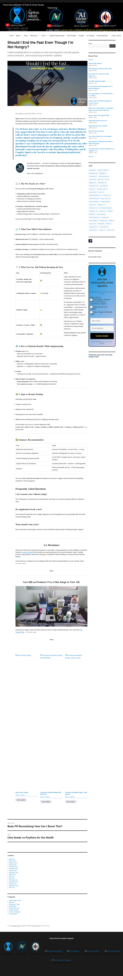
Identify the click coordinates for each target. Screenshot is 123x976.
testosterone (104, 227)
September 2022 (13, 885)
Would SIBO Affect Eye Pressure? (98, 121)
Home (11, 36)
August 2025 (12, 874)
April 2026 (12, 859)
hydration (101, 205)
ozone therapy (93, 220)
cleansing (92, 179)
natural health (101, 214)
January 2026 (13, 865)
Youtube (81, 36)
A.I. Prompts (90, 36)
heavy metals (105, 198)
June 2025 (12, 878)
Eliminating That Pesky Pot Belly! (98, 126)
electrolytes (102, 182)
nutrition (105, 217)
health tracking (94, 198)
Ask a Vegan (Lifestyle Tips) (101, 313)
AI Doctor (11, 902)
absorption (92, 170)
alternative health (103, 170)
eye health (104, 186)
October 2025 (13, 870)
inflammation (93, 208)
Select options (21, 800)
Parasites (103, 220)
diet (107, 179)
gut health (93, 192)
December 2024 (13, 880)
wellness (110, 230)
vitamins (102, 230)
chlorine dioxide (104, 176)
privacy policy (107, 341)
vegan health (93, 230)
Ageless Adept (16, 926)
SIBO (108, 223)
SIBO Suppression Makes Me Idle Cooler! (100, 69)
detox (100, 179)
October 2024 (13, 884)
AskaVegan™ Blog (14, 904)
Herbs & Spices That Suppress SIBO (99, 115)
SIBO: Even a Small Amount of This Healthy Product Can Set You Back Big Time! (101, 109)
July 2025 (11, 876)
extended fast (93, 186)
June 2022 (12, 887)
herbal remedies (94, 201)
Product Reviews (102, 36)
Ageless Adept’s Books (57, 36)
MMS (110, 211)
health (101, 192)
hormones (92, 205)
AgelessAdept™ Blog (15, 900)
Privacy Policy (36, 926)
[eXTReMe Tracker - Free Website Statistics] (102, 240)
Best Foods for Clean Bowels (96, 131)
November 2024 (13, 882)
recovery (92, 223)
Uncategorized (13, 914)
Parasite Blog (12, 906)
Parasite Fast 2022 (14, 908)
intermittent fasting (105, 208)
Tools (43, 36)
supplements (93, 227)
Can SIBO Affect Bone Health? (97, 81)
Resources (33, 36)
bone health (93, 176)
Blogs (18, 36)
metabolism (93, 211)
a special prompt (27, 552)
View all (91, 59)
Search (90, 43)
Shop (26, 36)
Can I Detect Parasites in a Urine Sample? (100, 136)
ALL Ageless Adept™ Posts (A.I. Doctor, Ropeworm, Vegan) (100, 302)
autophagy (102, 173)
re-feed (111, 220)
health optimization (95, 195)
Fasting (92, 189)
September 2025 (13, 872)
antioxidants (93, 173)
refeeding (101, 223)
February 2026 (13, 863)
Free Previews (71, 36)
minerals (102, 211)
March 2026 (12, 861)
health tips (107, 195)
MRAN (92, 214)
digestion (92, 182)
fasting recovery (102, 189)
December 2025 (13, 867)
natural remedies (94, 217)
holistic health (105, 201)
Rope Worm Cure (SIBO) (99, 308)
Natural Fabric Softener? (95, 63)
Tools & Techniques (14, 912)
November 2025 (13, 868)
